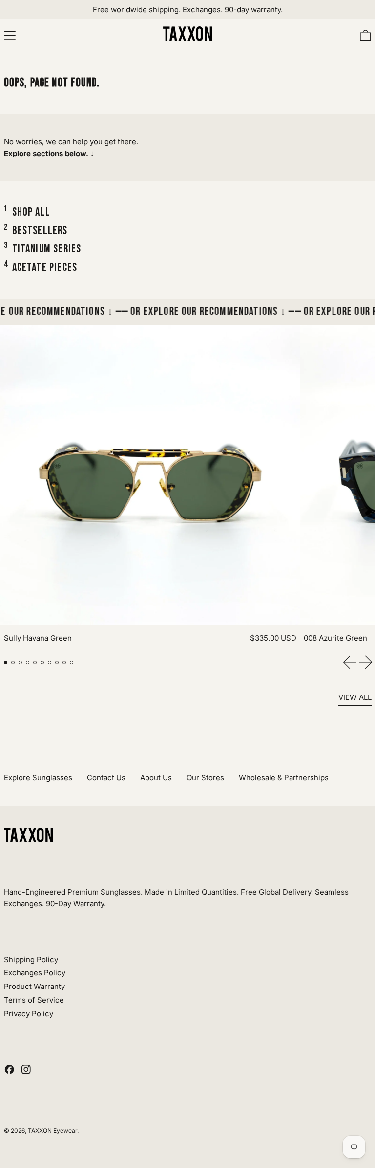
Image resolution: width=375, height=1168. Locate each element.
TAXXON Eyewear (52, 1130)
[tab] (6, 663)
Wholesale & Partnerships (284, 777)
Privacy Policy (28, 1013)
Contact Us (106, 777)
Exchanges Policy (34, 972)
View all (355, 697)
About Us (156, 777)
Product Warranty (34, 986)
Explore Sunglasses (38, 777)
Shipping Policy (31, 959)
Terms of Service (34, 1000)
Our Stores (205, 777)
